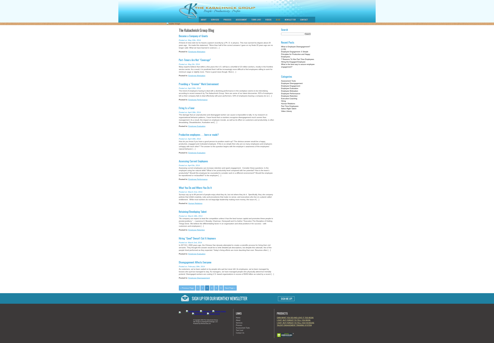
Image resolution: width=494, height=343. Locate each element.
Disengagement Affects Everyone (195, 262)
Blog (278, 19)
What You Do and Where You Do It (195, 188)
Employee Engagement (290, 86)
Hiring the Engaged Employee (293, 62)
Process (227, 19)
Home (238, 318)
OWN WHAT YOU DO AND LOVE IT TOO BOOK (295, 318)
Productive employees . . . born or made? (199, 135)
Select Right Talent (288, 109)
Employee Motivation (196, 52)
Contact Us (240, 333)
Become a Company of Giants (193, 36)
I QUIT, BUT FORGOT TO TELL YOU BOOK (294, 320)
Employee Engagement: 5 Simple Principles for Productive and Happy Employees (295, 54)
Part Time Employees (289, 106)
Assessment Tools (288, 81)
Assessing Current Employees (193, 161)
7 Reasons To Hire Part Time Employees (297, 59)
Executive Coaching (289, 99)
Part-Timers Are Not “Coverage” (195, 60)
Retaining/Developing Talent (193, 212)
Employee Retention (196, 230)
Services (215, 19)
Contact (304, 19)
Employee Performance (198, 100)
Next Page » (230, 288)
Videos (268, 19)
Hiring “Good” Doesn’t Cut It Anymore (197, 238)
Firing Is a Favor (187, 108)
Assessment (241, 19)
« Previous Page (187, 288)
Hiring (283, 101)
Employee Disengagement (199, 278)
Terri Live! (256, 19)
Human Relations (195, 203)
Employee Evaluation (196, 126)
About (204, 19)
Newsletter (290, 19)
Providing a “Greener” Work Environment (199, 84)
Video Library (286, 111)
